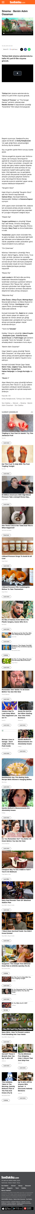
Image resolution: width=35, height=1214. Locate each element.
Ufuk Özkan (6, 300)
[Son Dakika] (17, 2)
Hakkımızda (4, 1182)
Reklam (10, 1182)
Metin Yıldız (6, 367)
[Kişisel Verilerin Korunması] (24, 1203)
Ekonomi (28, 1185)
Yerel (17, 1188)
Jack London (7, 277)
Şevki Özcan (6, 338)
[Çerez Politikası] (11, 1203)
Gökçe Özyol (17, 300)
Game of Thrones (9, 100)
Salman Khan (7, 197)
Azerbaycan (20, 304)
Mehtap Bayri (27, 300)
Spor (2, 1188)
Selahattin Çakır (9, 335)
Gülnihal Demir (21, 335)
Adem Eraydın (27, 333)
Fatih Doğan (18, 338)
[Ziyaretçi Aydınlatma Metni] (8, 1204)
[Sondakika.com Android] (17, 1208)
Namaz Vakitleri (6, 1190)
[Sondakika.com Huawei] (28, 1208)
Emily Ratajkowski (24, 141)
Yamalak (12, 329)
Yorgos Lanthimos (9, 221)
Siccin (4, 378)
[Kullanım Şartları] (5, 1201)
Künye (18, 1182)
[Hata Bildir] (20, 1204)
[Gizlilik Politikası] (15, 1201)
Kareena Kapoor (26, 199)
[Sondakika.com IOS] (6, 1208)
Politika (23, 1188)
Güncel (13, 1185)
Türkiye (5, 93)
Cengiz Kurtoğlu (23, 371)
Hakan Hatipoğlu (8, 371)
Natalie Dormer (7, 105)
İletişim (14, 1182)
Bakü (21, 313)
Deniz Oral (27, 367)
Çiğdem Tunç (17, 367)
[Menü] (3, 2)
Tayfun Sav (6, 369)
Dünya (20, 1185)
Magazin (10, 1188)
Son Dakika (4, 1185)
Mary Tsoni (13, 228)
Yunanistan (6, 235)
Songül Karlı (16, 369)
